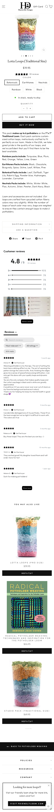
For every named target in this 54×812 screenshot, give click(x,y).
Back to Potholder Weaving (28, 746)
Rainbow (16, 89)
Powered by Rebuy (27, 728)
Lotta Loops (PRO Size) (27, 562)
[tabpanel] (27, 415)
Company (26, 777)
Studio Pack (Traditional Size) (27, 711)
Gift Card (38, 6)
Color (27, 77)
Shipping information (27, 224)
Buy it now (27, 125)
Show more (27, 488)
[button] (27, 270)
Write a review (27, 321)
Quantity (27, 104)
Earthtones (28, 82)
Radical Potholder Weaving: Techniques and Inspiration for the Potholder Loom (27, 638)
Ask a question (27, 230)
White (29, 89)
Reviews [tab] (11, 332)
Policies (26, 760)
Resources (26, 769)
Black (39, 89)
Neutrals (43, 82)
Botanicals (12, 82)
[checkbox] (10, 351)
